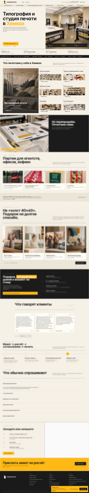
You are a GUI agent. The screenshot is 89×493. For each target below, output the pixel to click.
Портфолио (51, 477)
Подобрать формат (81, 262)
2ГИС (32, 314)
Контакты (27, 2)
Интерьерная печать (33, 475)
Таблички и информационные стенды (35, 479)
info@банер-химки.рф (14, 447)
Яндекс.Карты (51, 314)
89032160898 (82, 2)
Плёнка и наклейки (32, 477)
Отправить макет (80, 463)
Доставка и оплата (52, 479)
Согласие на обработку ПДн (54, 484)
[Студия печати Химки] (10, 2)
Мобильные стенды (32, 481)
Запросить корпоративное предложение (12, 293)
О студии (50, 475)
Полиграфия (31, 484)
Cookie (50, 486)
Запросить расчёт (82, 197)
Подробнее (54, 490)
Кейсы (23, 2)
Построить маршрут (8, 453)
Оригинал (31, 330)
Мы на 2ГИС (71, 484)
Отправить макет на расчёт (10, 43)
